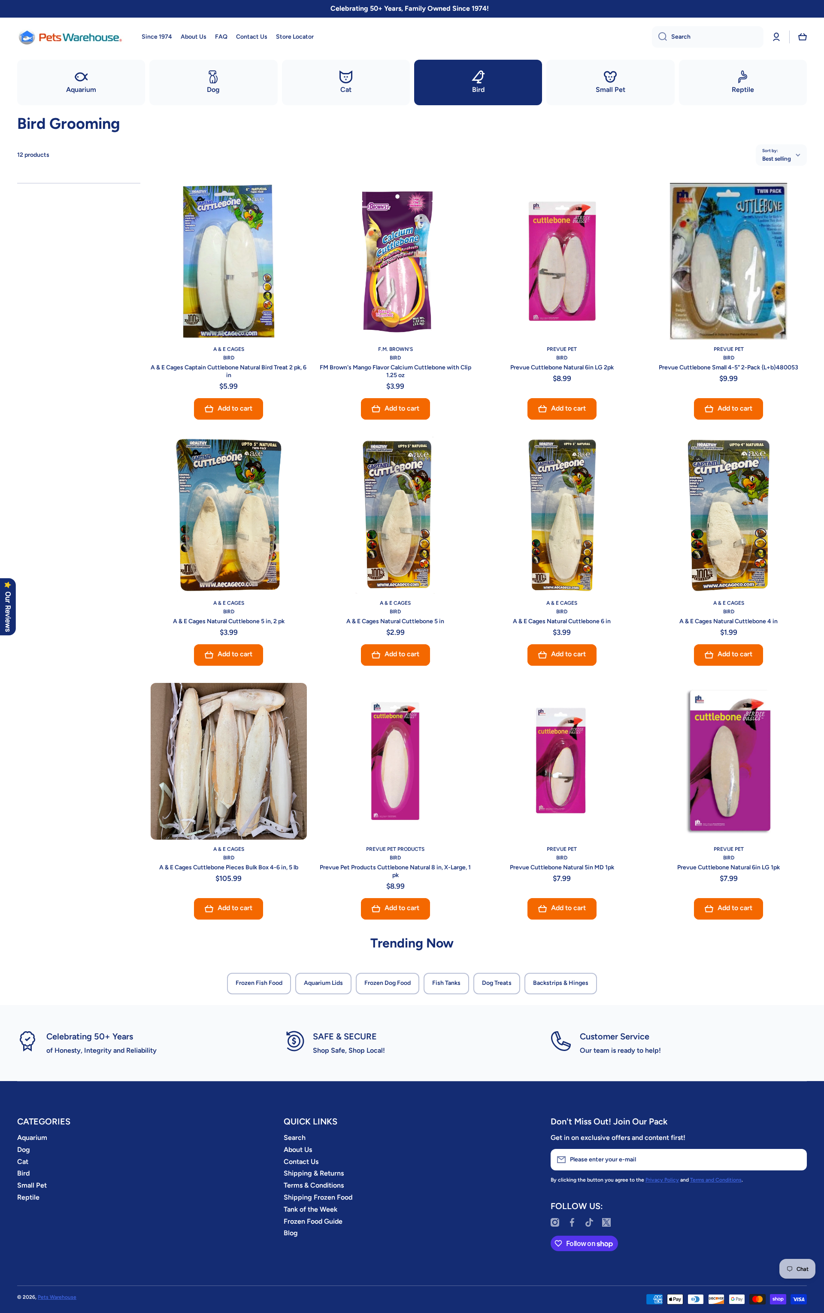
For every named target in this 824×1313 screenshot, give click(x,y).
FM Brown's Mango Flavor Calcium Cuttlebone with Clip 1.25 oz (395, 371)
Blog (291, 1233)
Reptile (28, 1197)
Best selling (776, 158)
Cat (22, 1162)
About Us (298, 1149)
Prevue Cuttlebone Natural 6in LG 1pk (728, 867)
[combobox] (707, 37)
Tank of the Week (310, 1209)
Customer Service (614, 1036)
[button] (802, 37)
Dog (23, 1149)
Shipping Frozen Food (318, 1197)
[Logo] (70, 37)
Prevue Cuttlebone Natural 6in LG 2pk (562, 367)
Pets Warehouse (57, 1297)
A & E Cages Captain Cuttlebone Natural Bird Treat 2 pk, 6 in (228, 371)
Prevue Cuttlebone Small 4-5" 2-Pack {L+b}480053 (728, 367)
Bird (23, 1173)
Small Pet (32, 1185)
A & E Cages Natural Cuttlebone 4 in (728, 621)
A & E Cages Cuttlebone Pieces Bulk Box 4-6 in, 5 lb (228, 867)
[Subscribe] (796, 1159)
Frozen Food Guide (313, 1221)
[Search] (659, 37)
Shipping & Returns (314, 1173)
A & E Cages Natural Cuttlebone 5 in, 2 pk (229, 621)
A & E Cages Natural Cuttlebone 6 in (562, 621)
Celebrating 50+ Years (89, 1036)
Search (295, 1137)
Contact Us (301, 1162)
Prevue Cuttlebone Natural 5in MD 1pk (562, 867)
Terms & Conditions (314, 1185)
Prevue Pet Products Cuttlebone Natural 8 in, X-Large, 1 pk (395, 871)
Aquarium (32, 1137)
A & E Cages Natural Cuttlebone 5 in (395, 621)
